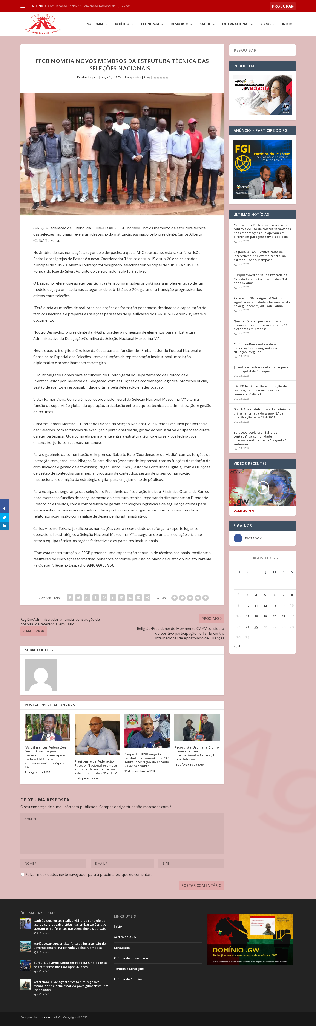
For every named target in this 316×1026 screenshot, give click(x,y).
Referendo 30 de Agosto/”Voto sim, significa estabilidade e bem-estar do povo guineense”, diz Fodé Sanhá (262, 302)
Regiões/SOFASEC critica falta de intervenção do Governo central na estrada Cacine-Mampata (260, 256)
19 (265, 616)
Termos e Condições (129, 969)
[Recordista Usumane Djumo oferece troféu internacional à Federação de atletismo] (197, 727)
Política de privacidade (131, 958)
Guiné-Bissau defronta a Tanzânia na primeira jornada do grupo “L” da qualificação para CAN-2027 (262, 413)
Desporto (179, 24)
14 (283, 605)
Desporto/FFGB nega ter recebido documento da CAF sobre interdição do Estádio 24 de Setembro (146, 760)
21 (283, 616)
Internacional (235, 24)
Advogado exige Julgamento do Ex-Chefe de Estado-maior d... (90, 6)
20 (274, 616)
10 (247, 605)
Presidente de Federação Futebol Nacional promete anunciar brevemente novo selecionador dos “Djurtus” (96, 767)
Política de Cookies (128, 979)
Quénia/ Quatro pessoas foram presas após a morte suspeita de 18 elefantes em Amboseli (260, 325)
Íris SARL (44, 1017)
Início (287, 24)
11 (256, 605)
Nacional (95, 24)
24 (247, 627)
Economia (150, 24)
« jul (237, 646)
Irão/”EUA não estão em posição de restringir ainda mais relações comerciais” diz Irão (260, 390)
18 (256, 616)
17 (247, 616)
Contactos (122, 948)
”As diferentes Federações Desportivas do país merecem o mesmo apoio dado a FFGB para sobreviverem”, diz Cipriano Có (47, 757)
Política (122, 24)
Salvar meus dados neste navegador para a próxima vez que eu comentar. (89, 874)
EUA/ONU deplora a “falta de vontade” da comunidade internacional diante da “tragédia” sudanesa (260, 438)
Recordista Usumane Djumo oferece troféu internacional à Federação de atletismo (196, 753)
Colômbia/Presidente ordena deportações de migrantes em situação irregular (256, 348)
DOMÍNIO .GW (244, 511)
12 (265, 605)
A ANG (265, 24)
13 (274, 605)
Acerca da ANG (125, 937)
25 (256, 627)
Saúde (205, 24)
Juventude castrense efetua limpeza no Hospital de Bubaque (261, 369)
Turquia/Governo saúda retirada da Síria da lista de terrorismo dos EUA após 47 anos (260, 279)
